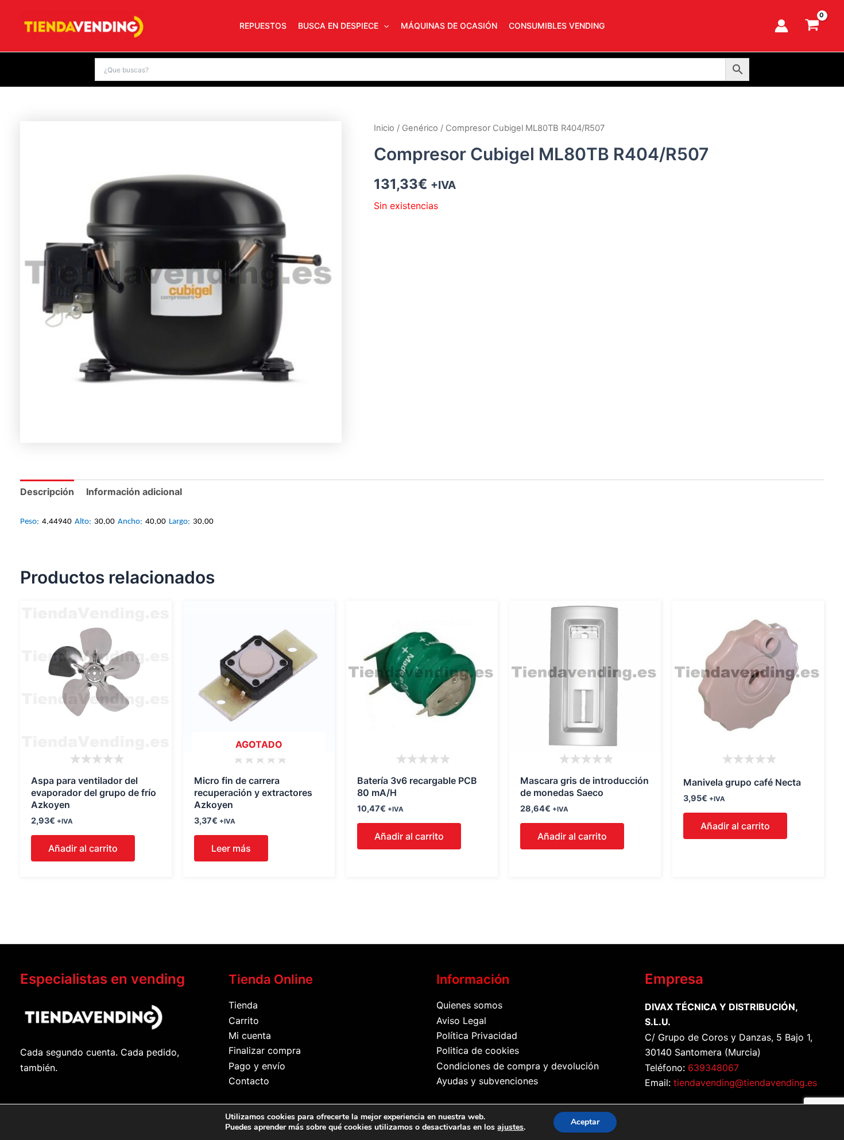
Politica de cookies (477, 1050)
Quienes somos (469, 1005)
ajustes (510, 1127)
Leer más (231, 848)
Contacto (249, 1081)
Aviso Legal (461, 1020)
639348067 (713, 1067)
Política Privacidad (476, 1035)
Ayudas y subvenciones (487, 1081)
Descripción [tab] (47, 491)
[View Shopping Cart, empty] (812, 26)
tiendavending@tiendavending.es (745, 1082)
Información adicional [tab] (134, 491)
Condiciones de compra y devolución (517, 1066)
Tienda (243, 1005)
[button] (383, 26)
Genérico (420, 128)
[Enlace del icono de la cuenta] (781, 26)
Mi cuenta (250, 1035)
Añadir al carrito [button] (83, 848)
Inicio (384, 128)
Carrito (244, 1020)
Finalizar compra (265, 1050)
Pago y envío (257, 1066)
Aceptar (585, 1121)
